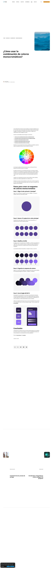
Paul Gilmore (19, 335)
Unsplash (24, 335)
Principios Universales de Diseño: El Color (22, 139)
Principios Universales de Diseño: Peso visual (22, 141)
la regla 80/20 (16, 303)
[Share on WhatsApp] (15, 347)
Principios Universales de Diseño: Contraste (22, 142)
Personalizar (2, 566)
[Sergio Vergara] (4, 81)
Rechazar (8, 566)
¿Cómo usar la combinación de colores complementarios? (24, 136)
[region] (8, 565)
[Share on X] (17, 347)
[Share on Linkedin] (23, 347)
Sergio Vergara (6, 81)
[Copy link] (26, 347)
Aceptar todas (12, 566)
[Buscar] (41, 2)
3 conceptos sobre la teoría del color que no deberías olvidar (25, 138)
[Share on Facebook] (20, 347)
